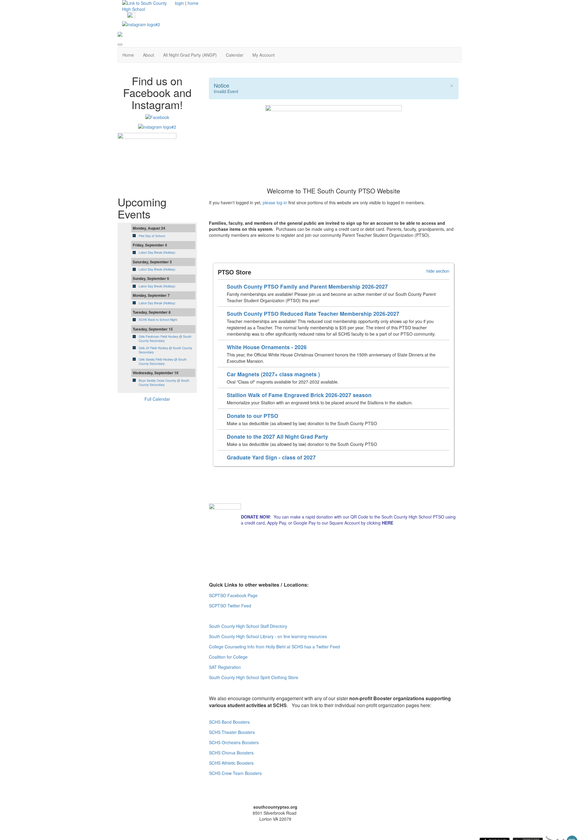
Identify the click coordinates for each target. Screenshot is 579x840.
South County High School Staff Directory (248, 626)
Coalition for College (228, 657)
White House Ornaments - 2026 (267, 347)
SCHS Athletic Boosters (231, 763)
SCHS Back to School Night (158, 320)
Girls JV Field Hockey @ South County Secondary (165, 350)
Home (128, 55)
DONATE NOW (255, 517)
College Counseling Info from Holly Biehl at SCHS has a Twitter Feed (274, 647)
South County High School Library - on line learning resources (268, 636)
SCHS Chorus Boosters (231, 753)
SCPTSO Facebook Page (233, 595)
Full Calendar (157, 399)
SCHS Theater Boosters (232, 732)
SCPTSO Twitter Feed (230, 606)
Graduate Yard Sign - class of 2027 (271, 457)
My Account (263, 55)
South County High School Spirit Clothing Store (253, 677)
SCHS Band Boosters (229, 722)
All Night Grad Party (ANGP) (190, 55)
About (148, 55)
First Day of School (152, 236)
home (193, 3)
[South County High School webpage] (146, 5)
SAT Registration (225, 667)
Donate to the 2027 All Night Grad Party (277, 436)
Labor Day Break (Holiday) (157, 252)
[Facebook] (157, 116)
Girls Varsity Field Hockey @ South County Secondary (163, 361)
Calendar (234, 55)
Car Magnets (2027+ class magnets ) (273, 374)
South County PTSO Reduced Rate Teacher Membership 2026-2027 (313, 313)
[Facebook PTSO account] (131, 16)
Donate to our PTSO (252, 415)
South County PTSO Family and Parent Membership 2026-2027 (307, 286)
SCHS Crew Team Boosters (235, 773)
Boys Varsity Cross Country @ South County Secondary (164, 382)
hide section (437, 271)
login (179, 3)
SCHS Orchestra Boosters (234, 742)
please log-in (275, 202)
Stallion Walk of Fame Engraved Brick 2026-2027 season (299, 395)
